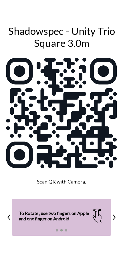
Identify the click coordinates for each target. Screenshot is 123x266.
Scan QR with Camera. (61, 181)
